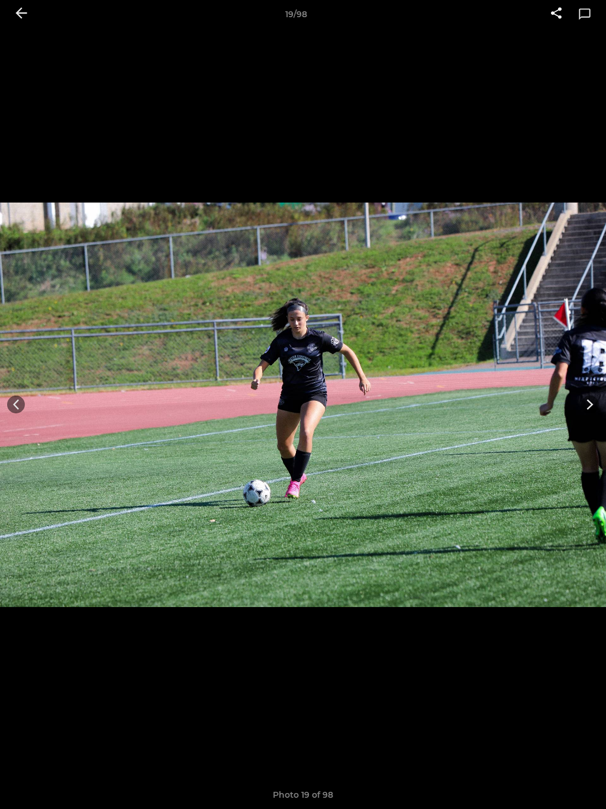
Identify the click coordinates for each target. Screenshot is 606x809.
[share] (556, 14)
